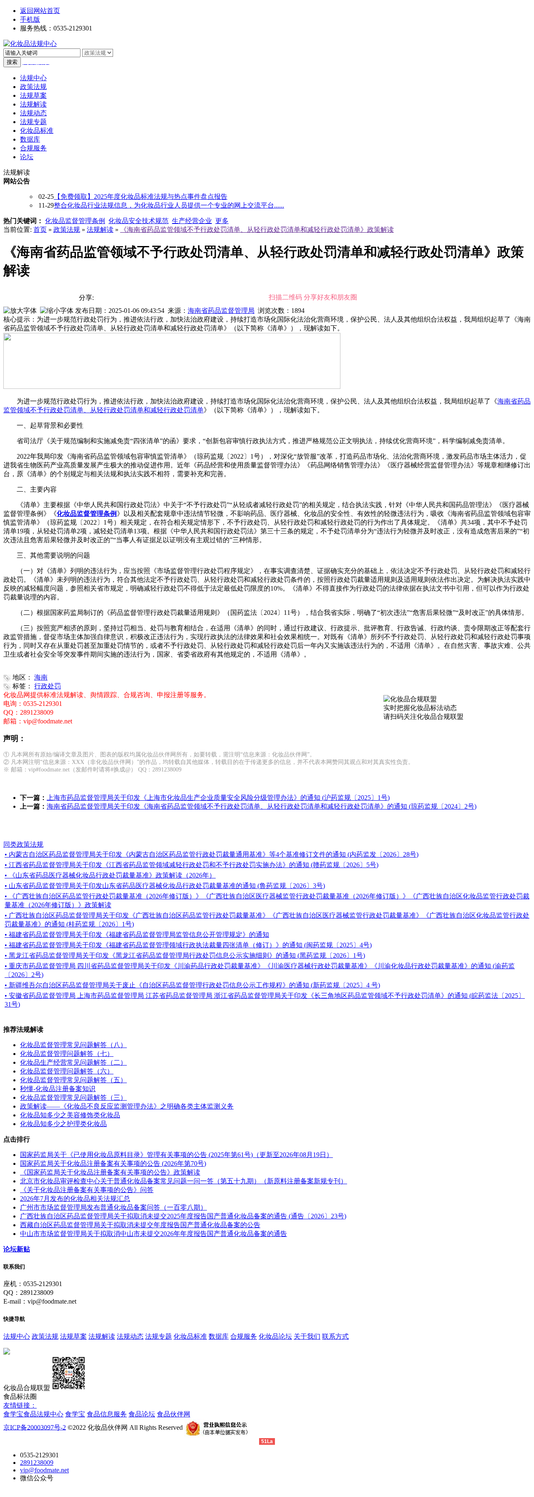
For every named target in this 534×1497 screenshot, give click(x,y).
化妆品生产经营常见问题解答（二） (73, 1062)
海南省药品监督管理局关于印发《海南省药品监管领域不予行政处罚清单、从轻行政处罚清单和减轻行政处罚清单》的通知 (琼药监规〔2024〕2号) (261, 806)
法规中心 (16, 1336)
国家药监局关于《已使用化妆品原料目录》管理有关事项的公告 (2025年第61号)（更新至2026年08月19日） (176, 1154)
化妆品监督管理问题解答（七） (66, 1053)
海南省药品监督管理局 (221, 310)
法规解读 (100, 229)
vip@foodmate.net (44, 1470)
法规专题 (158, 1336)
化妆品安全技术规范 (138, 220)
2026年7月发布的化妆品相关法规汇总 (75, 1198)
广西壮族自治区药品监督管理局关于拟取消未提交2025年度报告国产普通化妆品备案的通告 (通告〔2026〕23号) (183, 1216)
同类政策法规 (23, 844)
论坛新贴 (16, 1249)
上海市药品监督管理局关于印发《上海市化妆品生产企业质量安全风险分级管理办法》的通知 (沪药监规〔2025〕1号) (218, 797)
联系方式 (335, 1336)
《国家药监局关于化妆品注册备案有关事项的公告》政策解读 (110, 1172)
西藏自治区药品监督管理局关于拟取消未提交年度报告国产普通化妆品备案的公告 (140, 1224)
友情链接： (20, 1405)
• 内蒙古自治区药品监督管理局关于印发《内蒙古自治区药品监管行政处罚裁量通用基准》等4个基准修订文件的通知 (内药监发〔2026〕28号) (211, 854)
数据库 (219, 1336)
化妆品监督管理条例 (75, 220)
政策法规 (66, 229)
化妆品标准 (190, 1336)
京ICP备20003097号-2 (34, 1427)
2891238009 (36, 1462)
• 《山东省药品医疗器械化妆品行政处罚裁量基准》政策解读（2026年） (110, 875)
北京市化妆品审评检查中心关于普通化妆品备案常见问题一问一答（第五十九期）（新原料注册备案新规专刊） (183, 1181)
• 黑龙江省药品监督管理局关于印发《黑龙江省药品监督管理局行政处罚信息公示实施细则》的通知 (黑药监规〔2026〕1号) (185, 955)
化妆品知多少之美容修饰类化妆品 (70, 1115)
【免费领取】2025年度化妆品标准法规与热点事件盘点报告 (140, 196)
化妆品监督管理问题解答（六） (66, 1071)
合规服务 (243, 1336)
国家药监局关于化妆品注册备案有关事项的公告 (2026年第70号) (113, 1163)
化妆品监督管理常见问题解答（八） (73, 1044)
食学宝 (13, 1414)
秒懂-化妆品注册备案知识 (58, 1088)
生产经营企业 (192, 220)
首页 (40, 229)
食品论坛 (141, 1414)
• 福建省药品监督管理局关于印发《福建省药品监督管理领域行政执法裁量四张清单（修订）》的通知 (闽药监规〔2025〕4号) (188, 945)
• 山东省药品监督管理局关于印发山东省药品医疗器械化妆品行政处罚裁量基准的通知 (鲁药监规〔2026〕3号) (165, 885)
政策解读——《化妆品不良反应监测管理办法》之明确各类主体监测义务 (127, 1106)
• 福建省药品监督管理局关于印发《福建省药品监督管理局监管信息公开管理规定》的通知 (137, 934)
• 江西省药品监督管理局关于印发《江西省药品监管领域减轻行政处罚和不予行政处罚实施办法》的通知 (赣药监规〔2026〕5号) (191, 864)
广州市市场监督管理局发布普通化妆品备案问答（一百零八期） (113, 1207)
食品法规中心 (43, 1414)
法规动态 (130, 1336)
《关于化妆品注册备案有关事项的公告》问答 (87, 1189)
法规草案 (73, 1336)
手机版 (30, 19)
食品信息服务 (107, 1414)
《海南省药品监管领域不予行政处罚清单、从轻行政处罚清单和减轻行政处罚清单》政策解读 (257, 229)
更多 (222, 220)
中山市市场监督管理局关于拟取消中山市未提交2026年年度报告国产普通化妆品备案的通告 (153, 1233)
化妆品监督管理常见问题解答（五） (73, 1079)
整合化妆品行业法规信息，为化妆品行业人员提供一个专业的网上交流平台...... (169, 205)
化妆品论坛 (275, 1336)
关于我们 (307, 1336)
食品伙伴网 (173, 1414)
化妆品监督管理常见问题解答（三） (73, 1097)
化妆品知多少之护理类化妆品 (63, 1123)
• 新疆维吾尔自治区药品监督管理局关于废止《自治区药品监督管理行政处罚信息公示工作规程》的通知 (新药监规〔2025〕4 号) (192, 985)
